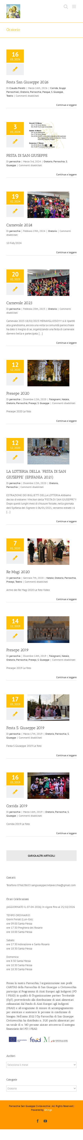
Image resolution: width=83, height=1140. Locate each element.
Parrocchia (35, 91)
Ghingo (48, 1109)
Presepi (32, 403)
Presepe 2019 (17, 650)
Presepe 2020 (18, 393)
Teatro (9, 95)
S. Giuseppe (57, 91)
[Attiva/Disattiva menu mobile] (74, 6)
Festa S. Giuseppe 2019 (25, 728)
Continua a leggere (66, 104)
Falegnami (55, 399)
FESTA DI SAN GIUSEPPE (26, 155)
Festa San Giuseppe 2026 (27, 82)
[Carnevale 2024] (48, 205)
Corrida (54, 88)
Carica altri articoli (41, 856)
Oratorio (24, 91)
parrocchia (14, 161)
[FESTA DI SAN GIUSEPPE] (48, 135)
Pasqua (46, 91)
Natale (65, 399)
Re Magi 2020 (18, 572)
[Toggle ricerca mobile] (66, 6)
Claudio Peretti (17, 88)
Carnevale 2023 (19, 303)
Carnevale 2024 (19, 225)
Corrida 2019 (17, 806)
